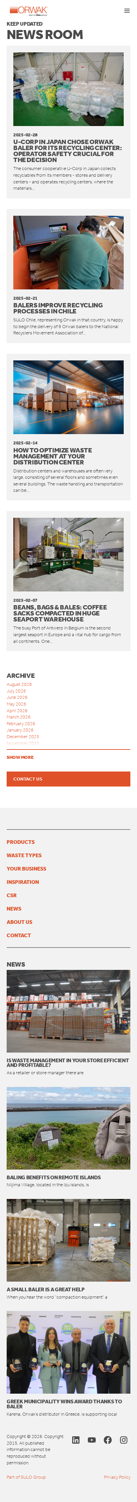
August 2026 (19, 684)
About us (19, 922)
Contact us (27, 779)
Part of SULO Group (26, 1477)
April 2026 (17, 710)
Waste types (24, 855)
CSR (12, 895)
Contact (19, 935)
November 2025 (23, 743)
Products (21, 842)
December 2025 (23, 736)
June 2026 (17, 697)
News (14, 908)
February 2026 (21, 723)
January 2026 (20, 730)
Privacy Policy (117, 1477)
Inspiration (23, 882)
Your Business (26, 868)
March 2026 (19, 717)
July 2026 (16, 691)
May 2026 (16, 704)
